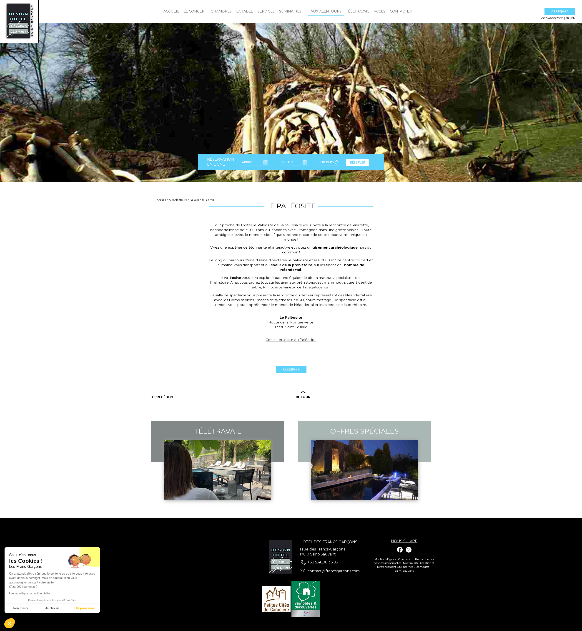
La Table (244, 11)
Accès (379, 11)
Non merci (20, 608)
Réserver (560, 11)
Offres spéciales (364, 431)
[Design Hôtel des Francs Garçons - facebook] (400, 550)
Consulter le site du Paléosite (291, 340)
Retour (303, 397)
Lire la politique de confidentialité (29, 593)
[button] (9, 623)
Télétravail (357, 11)
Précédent (164, 397)
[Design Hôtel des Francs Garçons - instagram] (408, 550)
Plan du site (405, 559)
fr (568, 18)
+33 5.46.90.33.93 (552, 18)
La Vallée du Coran (202, 200)
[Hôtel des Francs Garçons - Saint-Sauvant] (282, 557)
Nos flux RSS (411, 563)
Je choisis (52, 608)
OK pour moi (84, 608)
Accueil (171, 11)
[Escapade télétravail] (306, 9)
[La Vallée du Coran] (19, 21)
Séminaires (290, 11)
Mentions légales (385, 559)
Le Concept (195, 11)
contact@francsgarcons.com (334, 571)
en (573, 18)
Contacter (401, 11)
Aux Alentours (326, 11)
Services (266, 11)
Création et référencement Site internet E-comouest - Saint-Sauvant (406, 566)
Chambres (221, 11)
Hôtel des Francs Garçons (328, 542)
